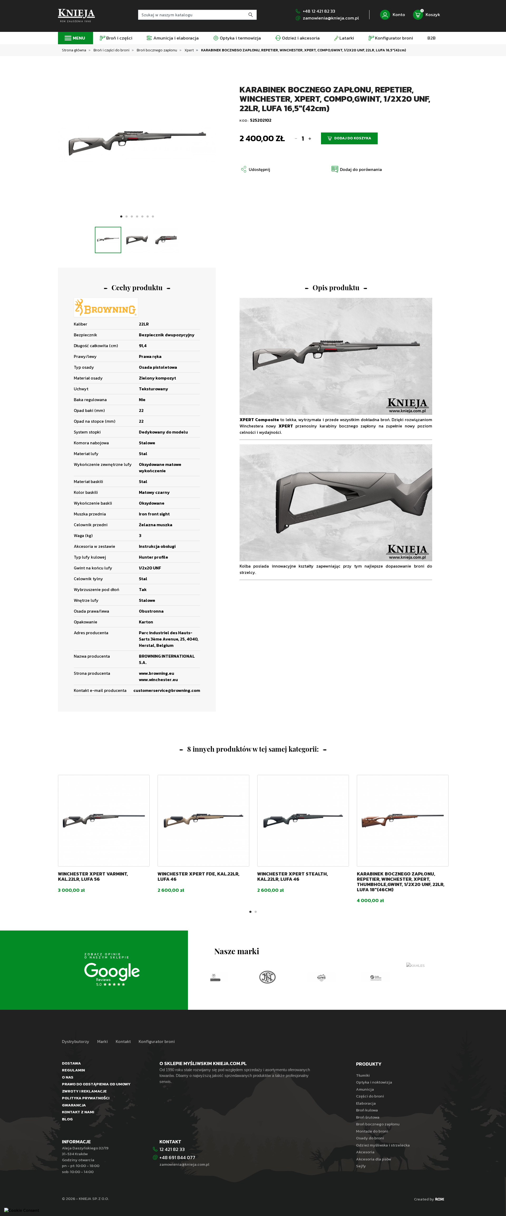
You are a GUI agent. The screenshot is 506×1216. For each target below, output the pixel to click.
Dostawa (71, 1063)
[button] (356, 169)
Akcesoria (365, 1152)
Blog (67, 1119)
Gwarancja (74, 1105)
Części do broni (370, 1096)
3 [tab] (131, 216)
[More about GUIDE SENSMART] (345, 977)
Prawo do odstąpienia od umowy (96, 1084)
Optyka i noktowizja (374, 1082)
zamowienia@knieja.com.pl (331, 18)
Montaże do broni (372, 1131)
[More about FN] (237, 977)
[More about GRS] (291, 977)
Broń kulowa (367, 1110)
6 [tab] (147, 216)
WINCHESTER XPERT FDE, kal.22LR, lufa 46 (198, 876)
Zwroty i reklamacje (84, 1091)
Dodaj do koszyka (352, 138)
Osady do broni (370, 1138)
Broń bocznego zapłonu (378, 1124)
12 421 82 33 (172, 1149)
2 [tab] (126, 216)
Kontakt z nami (78, 1112)
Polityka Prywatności (85, 1098)
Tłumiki (363, 1075)
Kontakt (123, 1041)
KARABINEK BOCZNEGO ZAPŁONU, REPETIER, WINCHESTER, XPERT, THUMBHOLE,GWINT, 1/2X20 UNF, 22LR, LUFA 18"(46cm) (400, 881)
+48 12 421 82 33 (319, 11)
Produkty (368, 1063)
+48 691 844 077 (177, 1157)
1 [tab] (121, 216)
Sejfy (361, 1166)
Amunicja (365, 1089)
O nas (67, 1077)
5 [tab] (142, 216)
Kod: (245, 120)
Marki (102, 1041)
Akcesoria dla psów (373, 1159)
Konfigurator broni (157, 1041)
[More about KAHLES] (399, 965)
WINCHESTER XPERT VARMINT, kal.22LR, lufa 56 (93, 876)
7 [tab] (152, 216)
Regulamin (73, 1070)
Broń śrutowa (368, 1117)
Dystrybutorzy (75, 1041)
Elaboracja (366, 1103)
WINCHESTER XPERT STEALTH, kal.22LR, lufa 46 (292, 876)
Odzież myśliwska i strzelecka (383, 1145)
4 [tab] (137, 216)
